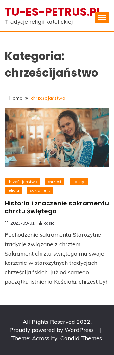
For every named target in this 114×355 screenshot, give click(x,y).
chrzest (54, 181)
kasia (49, 223)
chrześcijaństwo (22, 181)
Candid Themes (81, 337)
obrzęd (79, 181)
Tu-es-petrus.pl (53, 12)
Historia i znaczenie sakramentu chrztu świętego (57, 207)
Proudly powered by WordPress (52, 329)
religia (13, 190)
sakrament (40, 190)
